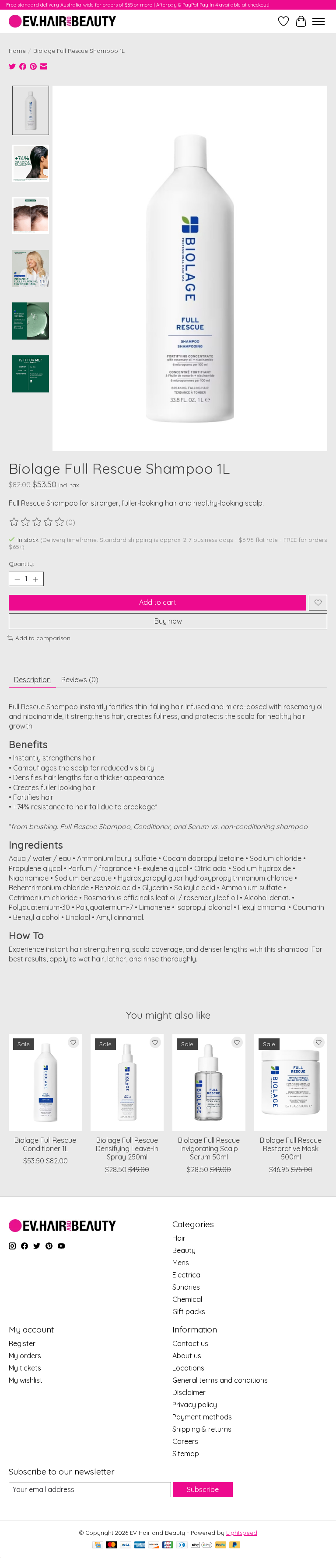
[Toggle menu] (318, 21)
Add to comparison (42, 638)
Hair (179, 1238)
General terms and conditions (220, 1380)
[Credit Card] (97, 1545)
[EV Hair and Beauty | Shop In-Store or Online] (62, 21)
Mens (180, 1262)
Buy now (168, 621)
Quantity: (21, 563)
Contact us (190, 1343)
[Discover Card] (154, 1545)
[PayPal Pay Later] (235, 1545)
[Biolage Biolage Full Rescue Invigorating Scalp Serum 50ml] (208, 1082)
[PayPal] (221, 1545)
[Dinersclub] (182, 1545)
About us (186, 1355)
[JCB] (168, 1545)
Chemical (187, 1299)
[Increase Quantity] (35, 579)
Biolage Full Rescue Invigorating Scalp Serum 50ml (209, 1148)
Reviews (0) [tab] (79, 679)
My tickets (25, 1368)
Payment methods (202, 1416)
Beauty (184, 1250)
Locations (188, 1368)
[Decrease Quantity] (17, 579)
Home (17, 50)
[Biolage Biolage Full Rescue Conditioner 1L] (45, 1082)
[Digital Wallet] (201, 1545)
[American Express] (140, 1545)
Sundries (186, 1287)
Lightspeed (241, 1532)
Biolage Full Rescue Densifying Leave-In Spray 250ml (127, 1148)
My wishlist (25, 1380)
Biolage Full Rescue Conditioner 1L (45, 1144)
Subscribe (203, 1489)
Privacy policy (194, 1404)
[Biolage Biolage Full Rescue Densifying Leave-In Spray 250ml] (127, 1082)
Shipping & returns (201, 1429)
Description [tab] (32, 679)
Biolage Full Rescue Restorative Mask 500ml (291, 1148)
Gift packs (188, 1311)
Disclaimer (189, 1392)
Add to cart (157, 602)
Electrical (187, 1274)
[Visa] (125, 1545)
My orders (25, 1355)
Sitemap (185, 1453)
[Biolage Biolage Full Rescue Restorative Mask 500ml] (290, 1082)
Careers (185, 1441)
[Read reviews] (37, 522)
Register (22, 1343)
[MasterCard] (111, 1545)
